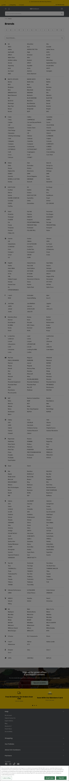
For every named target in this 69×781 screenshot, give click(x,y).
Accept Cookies (50, 778)
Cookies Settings (6, 778)
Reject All (61, 778)
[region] (34, 773)
